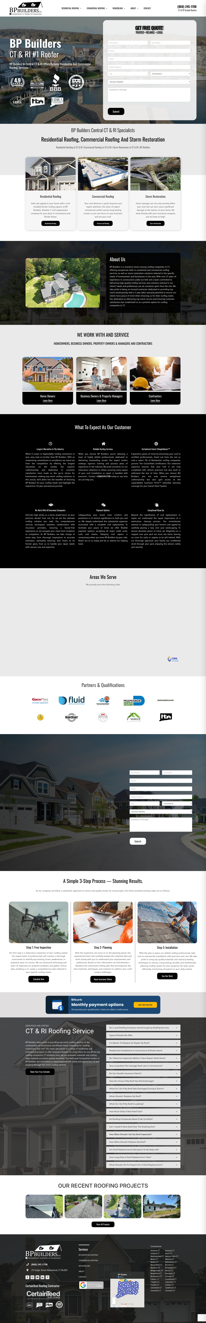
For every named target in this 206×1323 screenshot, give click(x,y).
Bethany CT (169, 1259)
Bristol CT (169, 1270)
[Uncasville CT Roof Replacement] (83, 1196)
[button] (143, 1028)
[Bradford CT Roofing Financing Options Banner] (103, 996)
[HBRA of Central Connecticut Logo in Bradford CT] (18, 95)
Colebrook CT (170, 1287)
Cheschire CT (170, 1282)
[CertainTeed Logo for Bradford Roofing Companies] (43, 1291)
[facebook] (27, 1277)
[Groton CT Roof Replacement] (161, 1196)
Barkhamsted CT (157, 1256)
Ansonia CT (169, 1250)
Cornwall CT (170, 1290)
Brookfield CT (156, 1273)
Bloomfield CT (156, 1265)
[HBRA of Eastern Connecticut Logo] (57, 95)
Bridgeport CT (170, 1267)
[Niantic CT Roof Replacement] (122, 1196)
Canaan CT (169, 1276)
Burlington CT (156, 1276)
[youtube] (37, 1277)
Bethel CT (154, 1262)
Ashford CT (155, 1253)
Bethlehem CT (171, 1262)
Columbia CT (156, 1290)
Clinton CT (169, 1285)
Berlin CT (154, 1259)
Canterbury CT (171, 1279)
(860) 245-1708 (186, 6)
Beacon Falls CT (171, 1256)
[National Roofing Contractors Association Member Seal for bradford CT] (76, 75)
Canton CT (155, 1279)
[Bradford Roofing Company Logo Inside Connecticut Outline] (37, 95)
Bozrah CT (169, 1265)
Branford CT (155, 1267)
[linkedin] (42, 1277)
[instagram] (32, 1277)
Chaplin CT (155, 1282)
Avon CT (168, 1253)
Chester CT (155, 1285)
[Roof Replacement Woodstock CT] (44, 1196)
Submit (116, 111)
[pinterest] (47, 1277)
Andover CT (155, 1250)
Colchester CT (156, 1287)
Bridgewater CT (157, 1270)
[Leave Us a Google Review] (91, 1282)
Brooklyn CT (170, 1273)
